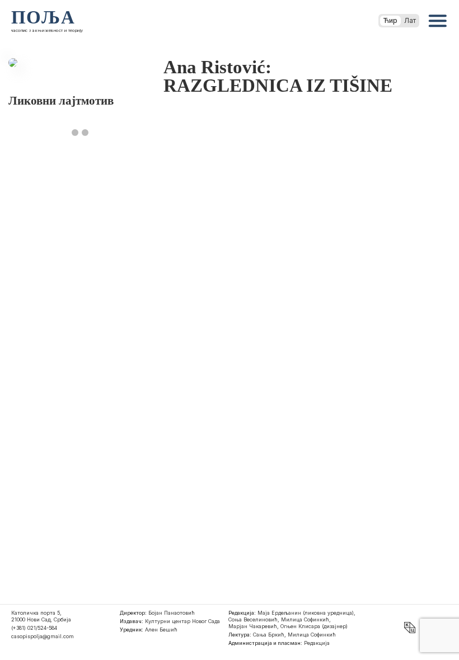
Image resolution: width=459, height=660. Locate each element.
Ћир (390, 20)
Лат (410, 20)
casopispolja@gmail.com (42, 636)
